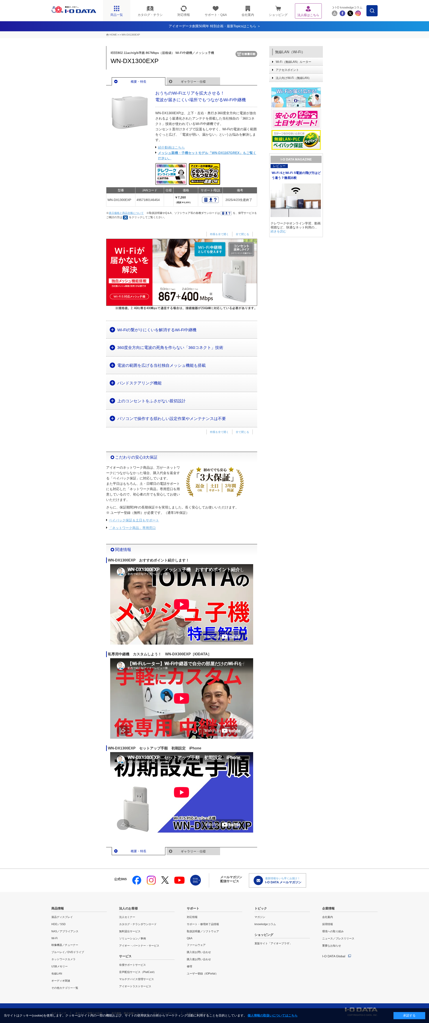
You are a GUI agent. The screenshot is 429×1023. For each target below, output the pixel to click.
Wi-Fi (54, 938)
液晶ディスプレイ (62, 917)
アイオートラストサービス (135, 986)
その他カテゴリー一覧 (64, 987)
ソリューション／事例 (132, 938)
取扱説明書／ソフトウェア (203, 931)
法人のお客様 (128, 908)
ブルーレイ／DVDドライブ (67, 952)
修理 (189, 966)
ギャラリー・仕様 (193, 81)
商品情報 (57, 908)
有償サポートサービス (132, 964)
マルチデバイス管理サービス (136, 979)
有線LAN (56, 973)
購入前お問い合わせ (199, 952)
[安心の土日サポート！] (296, 119)
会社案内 (327, 917)
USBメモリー (59, 966)
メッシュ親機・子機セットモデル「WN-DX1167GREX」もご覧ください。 (207, 155)
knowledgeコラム (265, 924)
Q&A (189, 938)
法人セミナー (127, 917)
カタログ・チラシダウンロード (138, 924)
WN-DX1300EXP (131, 34)
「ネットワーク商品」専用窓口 (132, 528)
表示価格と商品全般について (126, 213)
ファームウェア (196, 945)
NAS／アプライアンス (64, 931)
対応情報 (192, 917)
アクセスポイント (287, 70)
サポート (193, 908)
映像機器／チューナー (64, 945)
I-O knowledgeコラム (348, 7)
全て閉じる (242, 234)
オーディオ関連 (60, 980)
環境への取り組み (333, 931)
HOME (113, 34)
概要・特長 (138, 81)
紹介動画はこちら (171, 147)
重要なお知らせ (331, 945)
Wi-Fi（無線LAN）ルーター (293, 61)
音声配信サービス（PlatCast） (137, 972)
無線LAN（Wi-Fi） (290, 52)
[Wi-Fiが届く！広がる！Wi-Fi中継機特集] (296, 97)
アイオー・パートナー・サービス (139, 945)
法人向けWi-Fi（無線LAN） (293, 78)
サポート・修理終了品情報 (203, 924)
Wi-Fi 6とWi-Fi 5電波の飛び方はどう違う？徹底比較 (296, 175)
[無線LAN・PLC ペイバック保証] (296, 140)
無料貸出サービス (130, 931)
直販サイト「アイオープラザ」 (273, 943)
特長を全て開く (219, 234)
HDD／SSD (58, 924)
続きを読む (278, 231)
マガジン (259, 917)
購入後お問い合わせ (199, 959)
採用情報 (327, 924)
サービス (125, 956)
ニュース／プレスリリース (338, 938)
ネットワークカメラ (63, 959)
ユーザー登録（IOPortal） (202, 973)
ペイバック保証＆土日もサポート (134, 520)
